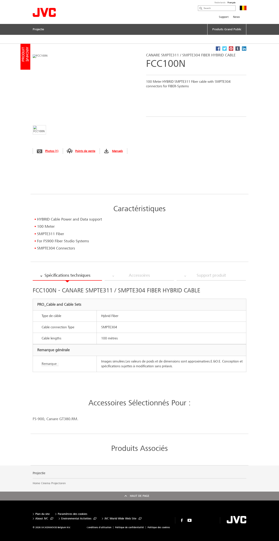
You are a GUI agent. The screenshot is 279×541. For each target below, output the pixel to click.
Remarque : (50, 364)
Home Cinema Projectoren (49, 483)
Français (231, 2)
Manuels (117, 151)
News (236, 17)
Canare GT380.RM (61, 419)
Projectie (39, 473)
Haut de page (139, 496)
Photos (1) (51, 151)
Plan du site (42, 514)
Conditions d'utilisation (99, 527)
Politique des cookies (159, 527)
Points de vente (85, 151)
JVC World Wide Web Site (120, 518)
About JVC (41, 518)
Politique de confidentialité (129, 527)
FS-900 (38, 419)
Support (224, 17)
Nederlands (219, 2)
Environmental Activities (76, 518)
